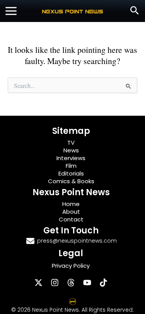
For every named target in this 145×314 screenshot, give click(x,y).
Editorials (71, 173)
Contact (71, 219)
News (71, 150)
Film (71, 166)
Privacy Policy (71, 266)
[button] (135, 11)
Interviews (70, 158)
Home (71, 204)
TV (71, 142)
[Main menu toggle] (11, 11)
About (71, 212)
